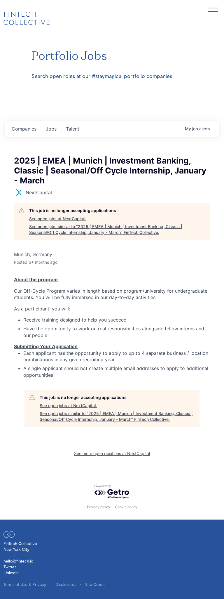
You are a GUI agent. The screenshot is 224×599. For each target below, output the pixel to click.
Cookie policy (126, 507)
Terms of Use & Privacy (26, 584)
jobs (51, 129)
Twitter (10, 566)
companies (24, 129)
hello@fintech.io (18, 560)
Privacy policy (98, 507)
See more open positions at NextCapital (112, 453)
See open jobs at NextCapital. (57, 218)
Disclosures (66, 584)
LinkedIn (11, 572)
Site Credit (95, 584)
